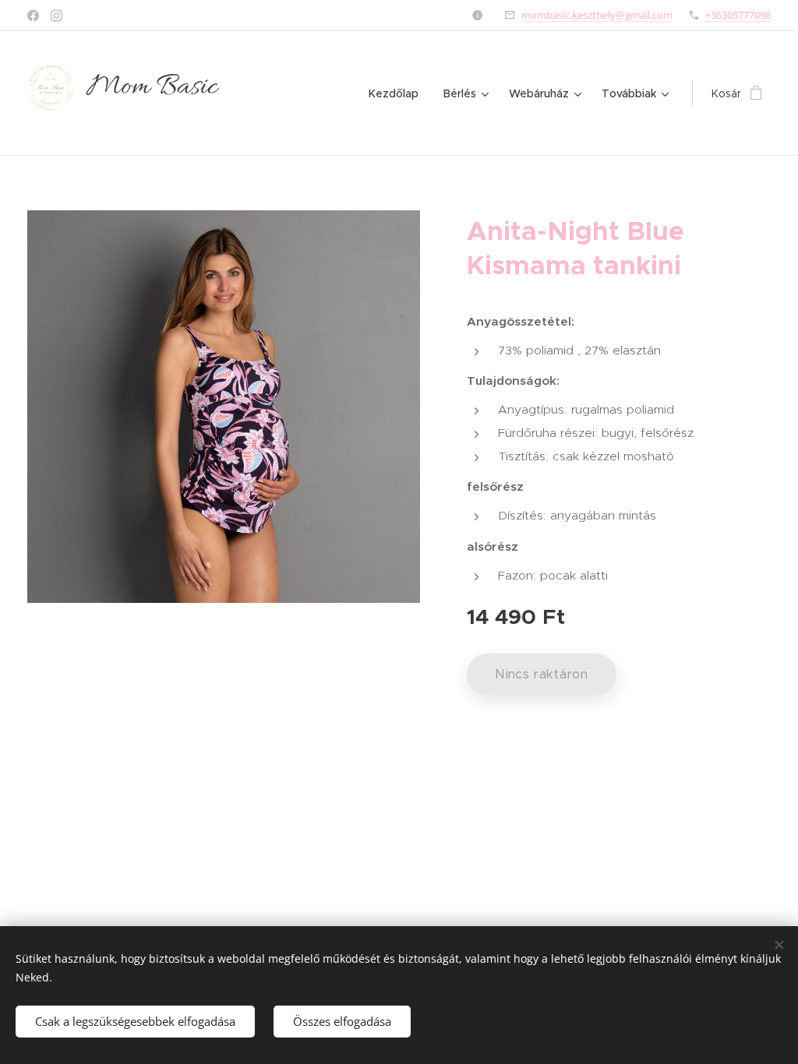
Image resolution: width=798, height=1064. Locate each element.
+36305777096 (738, 15)
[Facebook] (33, 15)
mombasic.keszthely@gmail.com (597, 15)
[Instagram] (56, 15)
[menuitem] (398, 93)
